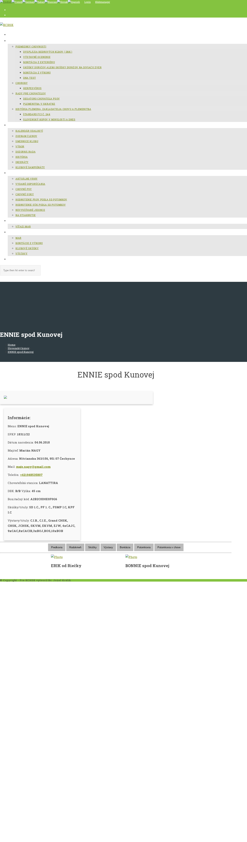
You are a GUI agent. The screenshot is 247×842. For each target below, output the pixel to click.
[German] (28, 1)
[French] (17, 1)
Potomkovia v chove (168, 547)
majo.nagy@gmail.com (33, 467)
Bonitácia (125, 547)
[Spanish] (74, 1)
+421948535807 (31, 475)
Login (87, 1)
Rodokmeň (75, 547)
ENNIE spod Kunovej (21, 352)
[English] (6, 1)
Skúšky (92, 547)
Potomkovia (144, 547)
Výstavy (108, 547)
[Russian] (51, 1)
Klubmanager (102, 1)
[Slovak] (62, 1)
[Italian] (39, 1)
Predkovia (56, 547)
